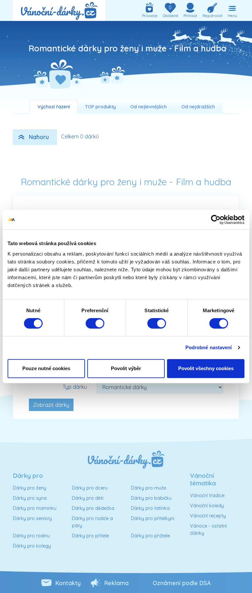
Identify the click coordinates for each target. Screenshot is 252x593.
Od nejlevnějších (148, 107)
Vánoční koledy (207, 506)
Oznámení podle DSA (182, 582)
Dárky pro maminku (34, 508)
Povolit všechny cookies (206, 368)
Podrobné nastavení (208, 347)
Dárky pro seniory (32, 518)
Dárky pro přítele (90, 536)
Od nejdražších (198, 107)
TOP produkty (100, 107)
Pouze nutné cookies (46, 368)
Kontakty (68, 582)
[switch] (95, 323)
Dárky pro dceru (90, 488)
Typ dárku (75, 387)
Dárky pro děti (87, 498)
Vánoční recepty (208, 516)
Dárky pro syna (30, 498)
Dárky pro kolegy (32, 546)
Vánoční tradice (207, 495)
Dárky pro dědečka (93, 508)
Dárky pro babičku (151, 498)
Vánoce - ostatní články (208, 529)
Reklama (116, 582)
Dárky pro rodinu (31, 536)
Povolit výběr (126, 368)
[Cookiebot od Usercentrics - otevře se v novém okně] (215, 220)
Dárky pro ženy (29, 488)
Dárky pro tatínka (150, 508)
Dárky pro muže (148, 488)
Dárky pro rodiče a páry (92, 522)
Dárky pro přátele (150, 536)
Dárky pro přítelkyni (152, 518)
